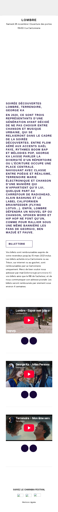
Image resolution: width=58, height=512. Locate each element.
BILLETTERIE (17, 243)
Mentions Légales (29, 502)
